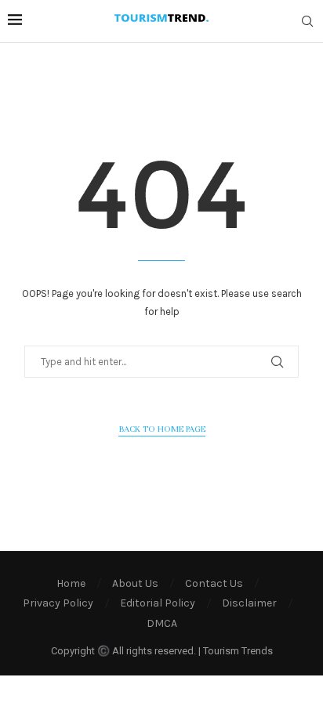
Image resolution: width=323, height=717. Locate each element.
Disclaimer (249, 603)
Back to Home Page (161, 428)
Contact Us (214, 583)
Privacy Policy (58, 603)
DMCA (162, 623)
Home (70, 583)
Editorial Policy (157, 603)
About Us (135, 583)
